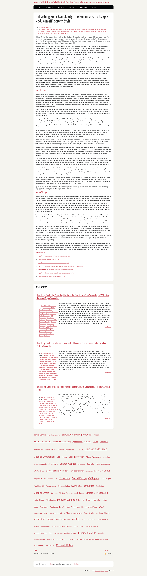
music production (83, 434)
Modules (106, 457)
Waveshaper (81, 464)
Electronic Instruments (61, 33)
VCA (36, 470)
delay (46, 513)
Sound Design (79, 478)
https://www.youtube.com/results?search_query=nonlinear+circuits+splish (61, 266)
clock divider (79, 493)
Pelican (36, 553)
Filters (88, 457)
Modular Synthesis (52, 312)
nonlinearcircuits (40, 464)
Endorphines (91, 500)
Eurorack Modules (51, 320)
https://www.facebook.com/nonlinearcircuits (51, 276)
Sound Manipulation (54, 435)
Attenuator (44, 507)
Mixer (69, 526)
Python (76, 564)
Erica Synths (89, 513)
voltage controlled (90, 471)
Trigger (96, 435)
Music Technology (73, 507)
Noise (36, 507)
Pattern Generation (45, 361)
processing (38, 513)
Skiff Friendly (39, 545)
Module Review (70, 533)
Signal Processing (56, 519)
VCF (58, 457)
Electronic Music (78, 31)
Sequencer (38, 479)
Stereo (95, 442)
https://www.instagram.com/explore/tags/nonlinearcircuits (56, 273)
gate (69, 519)
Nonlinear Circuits (52, 29)
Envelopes (42, 314)
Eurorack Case (50, 449)
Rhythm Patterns (65, 493)
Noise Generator (58, 526)
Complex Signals (52, 405)
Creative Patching (44, 322)
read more (108, 327)
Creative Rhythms (51, 367)
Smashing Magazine (101, 571)
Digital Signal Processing (64, 31)
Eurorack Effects (79, 526)
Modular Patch (51, 371)
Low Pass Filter (64, 513)
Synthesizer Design (52, 375)
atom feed (110, 553)
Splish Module (63, 29)
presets (80, 449)
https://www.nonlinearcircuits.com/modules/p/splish (54, 256)
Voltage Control (51, 314)
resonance (50, 545)
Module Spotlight (40, 533)
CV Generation (73, 29)
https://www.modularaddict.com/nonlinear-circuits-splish (55, 269)
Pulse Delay (50, 330)
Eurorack (43, 29)
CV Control (104, 470)
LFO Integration (53, 409)
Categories (49, 7)
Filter (51, 533)
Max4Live (72, 7)
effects (87, 441)
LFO (79, 29)
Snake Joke (48, 357)
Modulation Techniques (46, 334)
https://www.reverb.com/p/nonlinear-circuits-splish (53, 263)
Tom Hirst (42, 375)
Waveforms (96, 457)
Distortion (79, 456)
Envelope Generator (100, 539)
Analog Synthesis (44, 336)
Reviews (53, 31)
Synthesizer (38, 449)
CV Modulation (64, 486)
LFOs (48, 328)
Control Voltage (40, 435)
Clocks (42, 471)
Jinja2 (52, 553)
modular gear (58, 533)
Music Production (47, 33)
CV (56, 479)
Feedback (54, 507)
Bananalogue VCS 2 (49, 308)
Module (101, 533)
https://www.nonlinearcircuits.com (48, 259)
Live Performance (44, 369)
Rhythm (53, 359)
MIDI (71, 457)
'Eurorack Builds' (64, 545)
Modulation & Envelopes (48, 306)
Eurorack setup (103, 519)
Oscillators (42, 328)
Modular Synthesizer (88, 29)
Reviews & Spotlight (45, 27)
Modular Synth (41, 493)
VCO (101, 506)
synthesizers (77, 442)
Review (37, 526)
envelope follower (77, 471)
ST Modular (48, 479)
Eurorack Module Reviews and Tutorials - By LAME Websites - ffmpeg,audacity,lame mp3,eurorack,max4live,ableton (72, 2)
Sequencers (91, 519)
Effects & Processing (97, 493)
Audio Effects (39, 500)
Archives (61, 7)
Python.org (44, 553)
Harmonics (104, 442)
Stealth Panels (43, 419)
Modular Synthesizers (66, 449)
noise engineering (103, 464)
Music (94, 7)
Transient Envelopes (45, 332)
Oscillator (90, 464)
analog (75, 519)
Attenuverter (53, 464)
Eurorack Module (87, 533)
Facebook (83, 7)
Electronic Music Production (48, 373)
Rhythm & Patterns (47, 353)
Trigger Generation (50, 363)
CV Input (54, 493)
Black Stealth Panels (43, 31)
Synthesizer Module (90, 31)
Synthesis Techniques (47, 397)
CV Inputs (93, 478)
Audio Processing (100, 29)
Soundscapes (105, 479)
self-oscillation (45, 526)
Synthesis (53, 513)
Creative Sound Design (66, 539)
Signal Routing (49, 415)
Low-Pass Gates (52, 326)
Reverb (81, 500)
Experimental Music (45, 377)
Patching (37, 486)
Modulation (39, 519)
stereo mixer (102, 500)
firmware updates (76, 513)
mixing (64, 457)
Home (38, 7)
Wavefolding (51, 500)
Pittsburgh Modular (92, 526)
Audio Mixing (51, 539)
